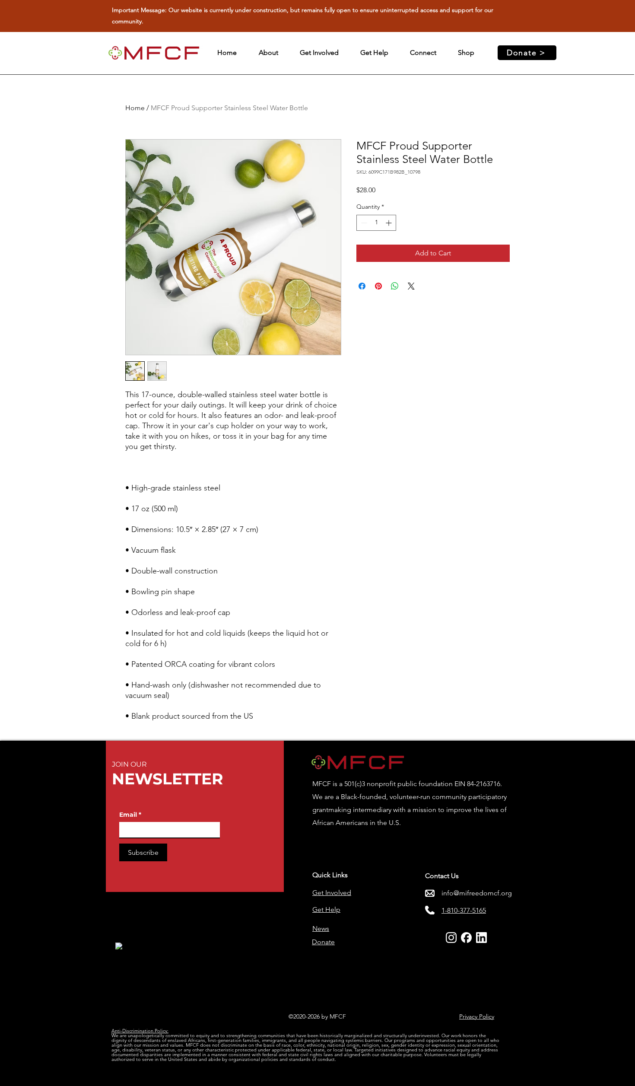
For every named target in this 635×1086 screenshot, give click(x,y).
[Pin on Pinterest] (378, 286)
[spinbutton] (376, 222)
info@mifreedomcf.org (476, 893)
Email (130, 814)
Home (135, 108)
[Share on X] (411, 286)
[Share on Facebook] (362, 286)
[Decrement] (363, 222)
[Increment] (389, 222)
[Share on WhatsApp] (395, 286)
